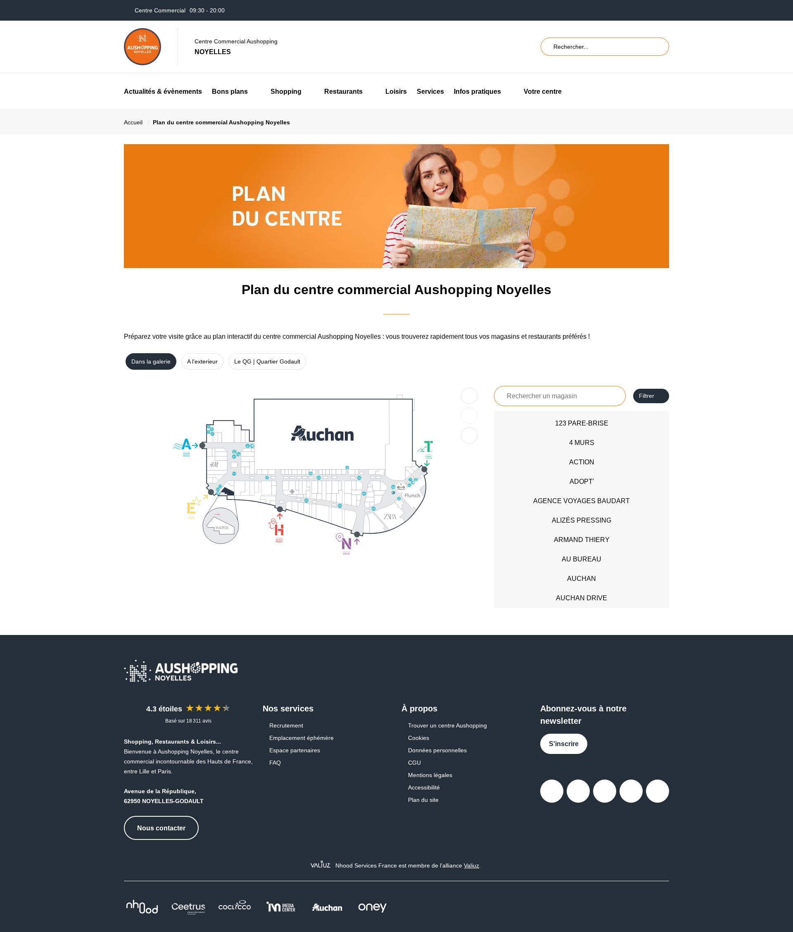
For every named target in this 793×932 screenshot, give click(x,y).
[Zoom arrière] (469, 415)
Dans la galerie (151, 361)
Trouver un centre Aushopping (447, 725)
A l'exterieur (202, 361)
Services (430, 91)
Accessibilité (424, 787)
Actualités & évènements (163, 91)
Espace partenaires (294, 750)
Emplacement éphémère (301, 738)
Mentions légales (430, 775)
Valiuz (471, 865)
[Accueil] (142, 46)
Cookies (418, 738)
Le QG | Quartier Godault (267, 361)
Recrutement (286, 725)
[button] (254, 91)
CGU (414, 762)
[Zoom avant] (469, 396)
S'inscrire (564, 743)
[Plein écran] (469, 435)
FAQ (275, 762)
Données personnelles (437, 750)
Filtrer (646, 395)
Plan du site (423, 799)
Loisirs (396, 91)
